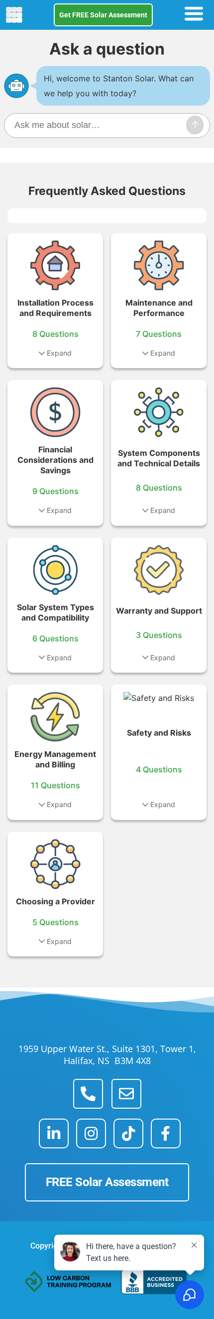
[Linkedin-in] (54, 1133)
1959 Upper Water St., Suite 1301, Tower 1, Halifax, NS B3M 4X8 (107, 1055)
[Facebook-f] (166, 1133)
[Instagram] (91, 1133)
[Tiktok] (128, 1133)
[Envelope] (126, 1094)
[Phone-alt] (88, 1094)
